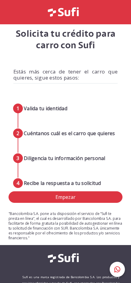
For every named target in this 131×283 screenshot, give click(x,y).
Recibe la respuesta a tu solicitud (62, 183)
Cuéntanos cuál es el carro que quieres (69, 133)
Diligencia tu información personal (64, 158)
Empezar (65, 197)
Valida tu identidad (45, 108)
